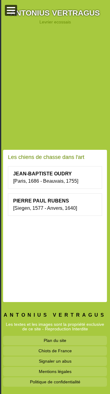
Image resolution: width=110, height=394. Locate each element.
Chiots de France (55, 350)
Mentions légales (55, 371)
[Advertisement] (55, 87)
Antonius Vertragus (55, 13)
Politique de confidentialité (55, 381)
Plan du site (55, 340)
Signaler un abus (55, 361)
